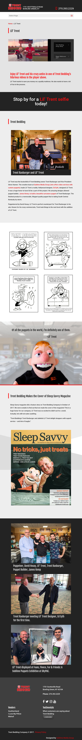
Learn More (48, 717)
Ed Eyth (55, 188)
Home (10, 24)
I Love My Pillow (14, 714)
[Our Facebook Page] (44, 701)
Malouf (11, 716)
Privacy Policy (40, 732)
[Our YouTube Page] (55, 701)
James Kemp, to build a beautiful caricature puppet (37, 194)
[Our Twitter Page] (48, 701)
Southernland (13, 711)
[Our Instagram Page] (51, 701)
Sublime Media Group (65, 738)
